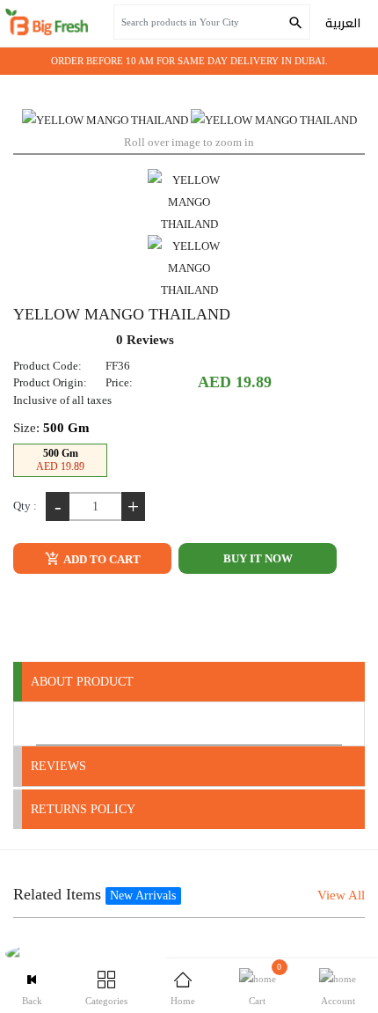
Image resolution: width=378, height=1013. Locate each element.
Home (183, 1000)
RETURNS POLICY (83, 809)
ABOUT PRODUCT (82, 681)
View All (341, 895)
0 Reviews (145, 340)
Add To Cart (101, 559)
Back (32, 1000)
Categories (106, 1000)
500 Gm (60, 460)
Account (338, 1000)
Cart (265, 984)
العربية (342, 22)
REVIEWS (58, 766)
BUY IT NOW (258, 558)
